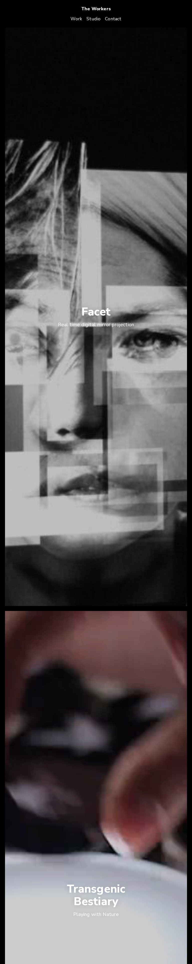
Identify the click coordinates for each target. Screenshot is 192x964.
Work (76, 19)
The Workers (96, 9)
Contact (113, 19)
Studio (93, 19)
